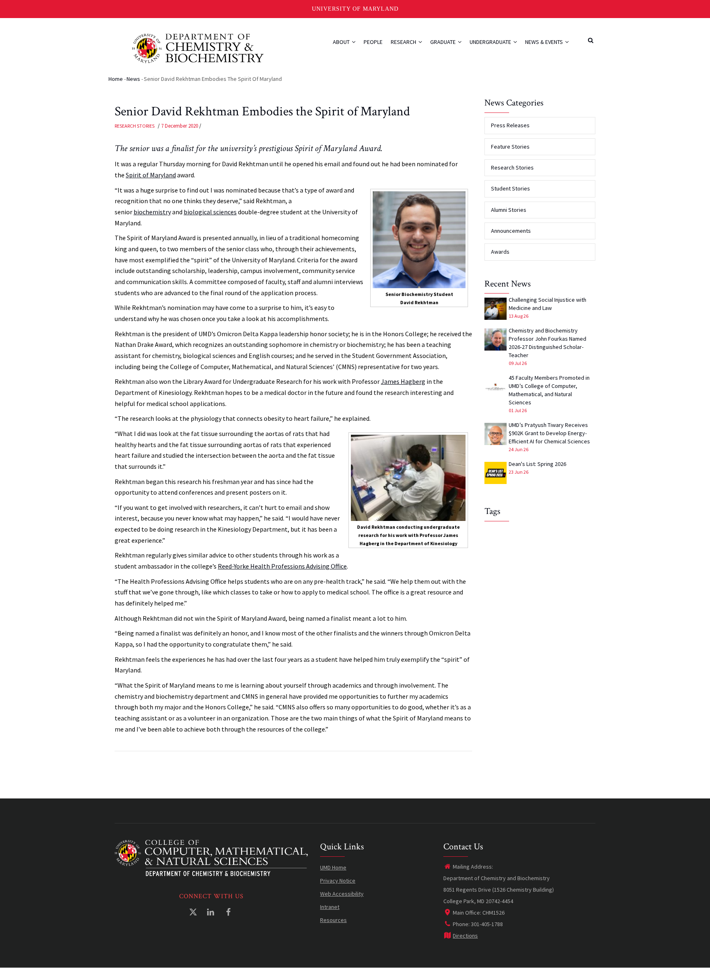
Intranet (329, 907)
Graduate (443, 42)
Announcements (511, 230)
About (342, 42)
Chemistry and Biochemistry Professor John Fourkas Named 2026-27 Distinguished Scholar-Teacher (547, 343)
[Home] (198, 47)
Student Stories (510, 188)
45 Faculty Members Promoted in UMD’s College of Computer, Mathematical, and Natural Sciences (549, 390)
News (133, 79)
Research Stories (134, 126)
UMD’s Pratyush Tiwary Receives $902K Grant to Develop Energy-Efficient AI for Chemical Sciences (549, 433)
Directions (465, 935)
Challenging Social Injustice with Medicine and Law (547, 304)
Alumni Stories (508, 209)
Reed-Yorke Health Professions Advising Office (282, 566)
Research (404, 42)
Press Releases (510, 125)
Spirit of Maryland (151, 175)
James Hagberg (403, 381)
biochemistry (152, 212)
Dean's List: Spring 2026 (537, 464)
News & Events (544, 42)
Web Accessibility (342, 893)
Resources (333, 920)
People (373, 42)
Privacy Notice (337, 880)
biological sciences (210, 212)
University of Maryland (355, 9)
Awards (500, 251)
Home (115, 79)
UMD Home (333, 867)
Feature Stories (510, 146)
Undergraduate (491, 42)
